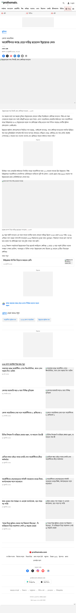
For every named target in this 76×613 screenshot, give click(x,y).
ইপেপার (61, 557)
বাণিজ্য (27, 9)
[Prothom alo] (10, 3)
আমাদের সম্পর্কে (14, 590)
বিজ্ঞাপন (24, 590)
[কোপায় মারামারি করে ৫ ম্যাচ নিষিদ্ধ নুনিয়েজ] (60, 398)
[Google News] (48, 571)
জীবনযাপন (55, 9)
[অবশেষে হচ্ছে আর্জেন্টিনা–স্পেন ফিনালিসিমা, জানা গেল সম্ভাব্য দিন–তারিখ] (60, 376)
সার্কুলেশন (32, 590)
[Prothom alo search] (63, 3)
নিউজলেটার (59, 590)
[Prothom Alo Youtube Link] (44, 571)
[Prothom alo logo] (38, 553)
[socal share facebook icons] (4, 57)
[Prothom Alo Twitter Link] (33, 571)
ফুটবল (4, 32)
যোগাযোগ (50, 590)
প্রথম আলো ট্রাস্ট (38, 557)
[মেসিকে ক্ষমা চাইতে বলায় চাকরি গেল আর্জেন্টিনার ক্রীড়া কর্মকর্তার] (60, 465)
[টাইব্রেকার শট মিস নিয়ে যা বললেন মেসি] (69, 261)
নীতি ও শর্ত (41, 590)
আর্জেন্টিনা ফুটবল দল (10, 320)
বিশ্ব (22, 9)
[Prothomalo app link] (30, 582)
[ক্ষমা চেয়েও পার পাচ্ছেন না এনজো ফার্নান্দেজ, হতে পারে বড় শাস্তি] (60, 509)
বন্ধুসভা (46, 557)
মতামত (32, 9)
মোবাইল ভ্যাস (37, 561)
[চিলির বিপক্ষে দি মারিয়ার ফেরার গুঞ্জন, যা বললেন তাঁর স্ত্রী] (60, 443)
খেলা (37, 9)
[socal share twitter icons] (8, 57)
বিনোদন (43, 9)
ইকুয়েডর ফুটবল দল (44, 320)
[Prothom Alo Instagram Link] (38, 571)
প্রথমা (66, 557)
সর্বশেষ (4, 9)
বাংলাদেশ (10, 9)
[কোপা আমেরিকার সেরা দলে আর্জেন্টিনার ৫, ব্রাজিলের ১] (60, 421)
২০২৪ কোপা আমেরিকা (27, 320)
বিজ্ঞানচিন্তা (29, 557)
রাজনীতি (16, 9)
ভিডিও (62, 9)
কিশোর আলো (20, 557)
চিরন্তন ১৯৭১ (53, 557)
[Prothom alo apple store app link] (45, 582)
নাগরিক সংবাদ (10, 557)
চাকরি (48, 9)
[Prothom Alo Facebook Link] (28, 571)
